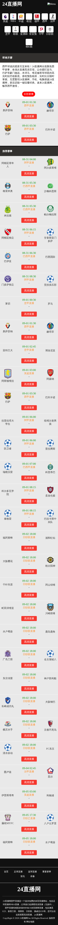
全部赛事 (29, 94)
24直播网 (12, 4)
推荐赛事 (7, 151)
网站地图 (30, 921)
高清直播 (29, 116)
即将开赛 (7, 57)
